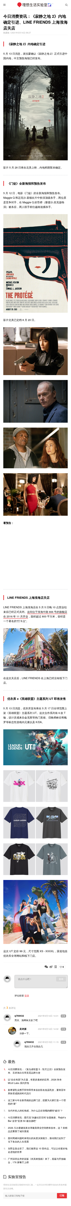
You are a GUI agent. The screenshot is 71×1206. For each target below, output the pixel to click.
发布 (61, 979)
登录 (26, 995)
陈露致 (6, 32)
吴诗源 (22, 1028)
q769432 (19, 1015)
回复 (63, 1016)
